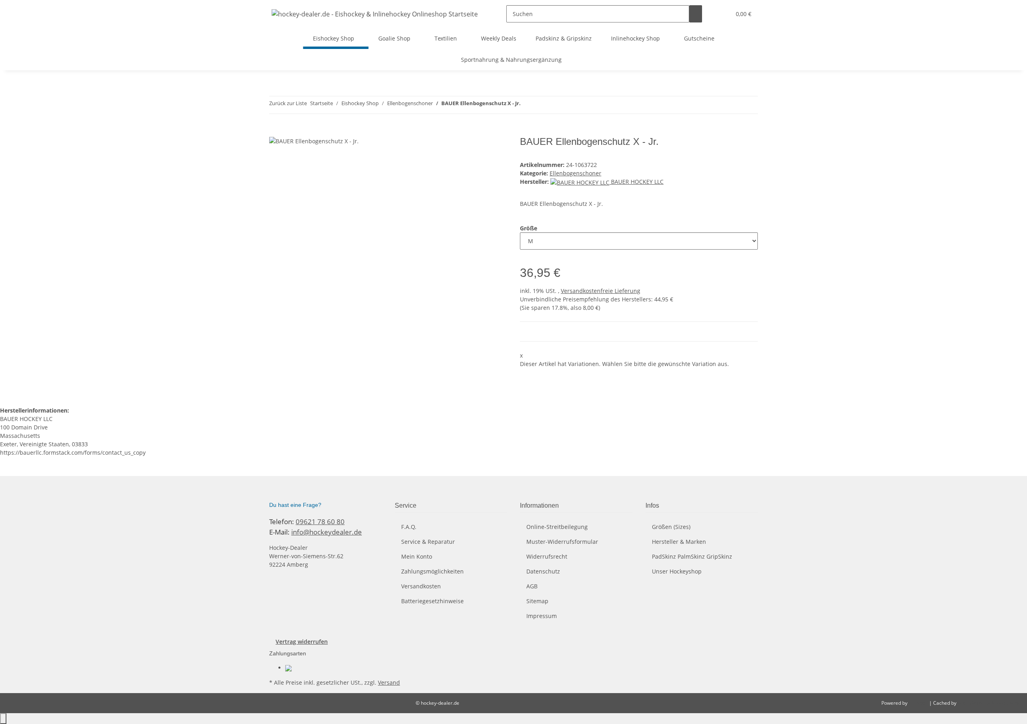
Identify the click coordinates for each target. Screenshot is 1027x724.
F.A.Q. (408, 527)
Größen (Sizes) (671, 527)
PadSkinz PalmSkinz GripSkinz (692, 556)
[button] (721, 14)
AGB (532, 586)
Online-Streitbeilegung (557, 527)
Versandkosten (421, 586)
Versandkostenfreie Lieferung (600, 291)
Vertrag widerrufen (302, 641)
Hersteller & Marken (679, 541)
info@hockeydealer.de (326, 532)
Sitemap (537, 601)
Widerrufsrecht (546, 556)
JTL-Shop (919, 703)
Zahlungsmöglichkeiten (432, 571)
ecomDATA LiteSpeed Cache (989, 703)
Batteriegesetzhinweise (432, 601)
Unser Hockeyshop (677, 571)
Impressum (541, 616)
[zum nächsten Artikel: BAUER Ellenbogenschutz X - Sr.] (541, 105)
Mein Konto (416, 556)
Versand (389, 682)
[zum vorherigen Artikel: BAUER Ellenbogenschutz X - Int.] (527, 105)
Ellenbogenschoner (575, 173)
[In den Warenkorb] (275, 131)
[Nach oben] (3, 718)
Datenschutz (543, 571)
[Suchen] (695, 13)
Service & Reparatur (428, 541)
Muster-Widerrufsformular (562, 541)
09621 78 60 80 (320, 521)
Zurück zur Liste (288, 103)
